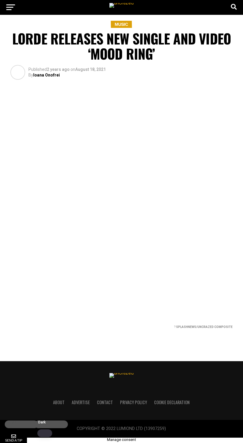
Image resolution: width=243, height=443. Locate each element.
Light (13, 422)
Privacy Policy (133, 402)
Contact (105, 402)
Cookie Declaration (172, 402)
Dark (42, 422)
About (59, 402)
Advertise (81, 402)
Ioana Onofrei (46, 75)
